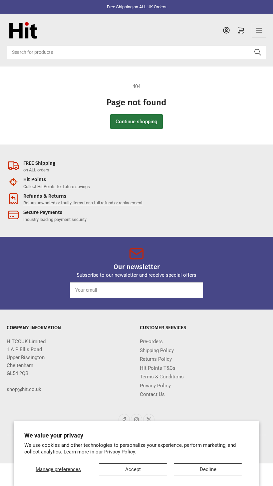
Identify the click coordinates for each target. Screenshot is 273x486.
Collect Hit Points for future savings (56, 186)
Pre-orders (151, 341)
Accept (133, 469)
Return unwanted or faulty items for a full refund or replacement (82, 202)
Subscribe (186, 290)
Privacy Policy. (120, 452)
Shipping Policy (157, 350)
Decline (208, 469)
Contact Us (152, 394)
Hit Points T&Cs (157, 368)
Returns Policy (156, 359)
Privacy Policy (155, 386)
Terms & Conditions (162, 377)
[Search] (257, 52)
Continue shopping (136, 122)
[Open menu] (259, 30)
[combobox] (136, 52)
